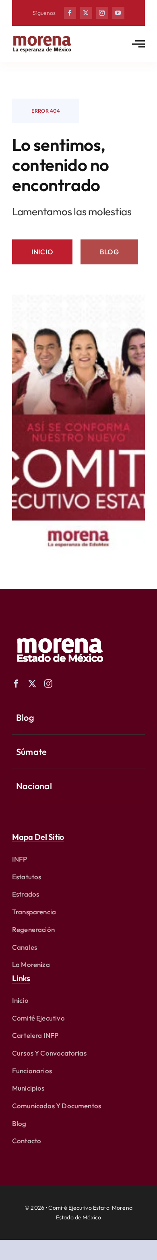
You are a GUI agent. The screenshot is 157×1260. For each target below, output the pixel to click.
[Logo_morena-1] (59, 632)
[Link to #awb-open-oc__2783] (138, 43)
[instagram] (102, 13)
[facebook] (70, 13)
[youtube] (118, 13)
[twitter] (86, 13)
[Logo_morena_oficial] (42, 37)
